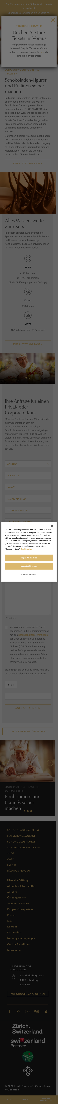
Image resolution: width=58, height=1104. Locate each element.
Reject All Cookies (29, 558)
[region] (29, 552)
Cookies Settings (29, 574)
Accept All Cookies (29, 566)
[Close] (52, 525)
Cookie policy (26, 549)
